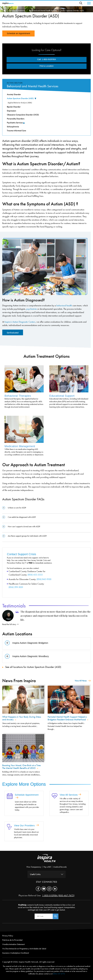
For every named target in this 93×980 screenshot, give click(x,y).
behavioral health (64, 305)
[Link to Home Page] (46, 860)
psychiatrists (31, 309)
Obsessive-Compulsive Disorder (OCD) (23, 114)
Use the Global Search (82, 3)
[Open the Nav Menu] (88, 3)
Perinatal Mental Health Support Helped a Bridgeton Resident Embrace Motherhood (67, 718)
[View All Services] (54, 796)
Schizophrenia (13, 126)
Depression (11, 110)
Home (4, 10)
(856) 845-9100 (44, 579)
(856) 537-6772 (59, 974)
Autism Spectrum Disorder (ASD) (20, 98)
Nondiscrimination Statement (13, 944)
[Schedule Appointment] (10, 796)
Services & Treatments (17, 10)
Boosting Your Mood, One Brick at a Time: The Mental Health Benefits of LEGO (21, 766)
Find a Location (47, 66)
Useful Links (35, 874)
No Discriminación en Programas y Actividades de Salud (24, 948)
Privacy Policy (7, 935)
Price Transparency (34, 867)
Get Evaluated (12, 332)
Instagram (49, 888)
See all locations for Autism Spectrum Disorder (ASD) (33, 667)
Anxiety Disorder (14, 94)
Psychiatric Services (15, 122)
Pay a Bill (47, 867)
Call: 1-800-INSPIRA (46, 59)
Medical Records (60, 867)
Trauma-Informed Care (16, 130)
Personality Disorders (15, 118)
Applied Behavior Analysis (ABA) (20, 103)
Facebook (38, 888)
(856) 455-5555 (35, 574)
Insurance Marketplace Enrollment (15, 953)
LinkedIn (55, 888)
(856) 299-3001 (16, 587)
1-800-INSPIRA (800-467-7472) (58, 895)
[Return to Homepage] (8, 3)
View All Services (69, 795)
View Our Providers (24, 825)
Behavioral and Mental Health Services (43, 10)
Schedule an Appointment (18, 33)
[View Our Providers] (9, 827)
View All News (81, 680)
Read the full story (9, 624)
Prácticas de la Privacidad (12, 940)
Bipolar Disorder (14, 107)
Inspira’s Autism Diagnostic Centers (20, 321)
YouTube (43, 888)
